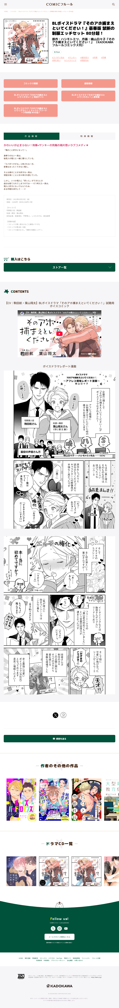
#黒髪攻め (84, 60)
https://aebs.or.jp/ (96, 977)
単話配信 (35, 958)
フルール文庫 (96, 958)
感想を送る (59, 738)
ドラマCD (13, 11)
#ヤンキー (72, 57)
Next (109, 799)
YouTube (59, 958)
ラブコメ (57, 52)
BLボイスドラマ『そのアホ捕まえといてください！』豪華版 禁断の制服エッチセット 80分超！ (46, 11)
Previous (10, 799)
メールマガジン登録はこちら (59, 937)
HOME (6, 11)
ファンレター (86, 958)
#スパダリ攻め (58, 57)
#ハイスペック (70, 60)
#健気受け (84, 57)
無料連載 (27, 958)
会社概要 (70, 960)
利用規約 (46, 960)
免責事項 (39, 960)
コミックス (43, 958)
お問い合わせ (78, 960)
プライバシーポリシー (58, 960)
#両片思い (56, 60)
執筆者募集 (76, 958)
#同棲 (103, 57)
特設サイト (67, 958)
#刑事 (95, 57)
